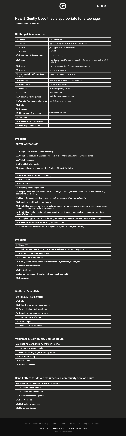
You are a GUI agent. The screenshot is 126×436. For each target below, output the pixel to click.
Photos (72, 424)
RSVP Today (7, 9)
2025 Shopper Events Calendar (43, 3)
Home (5, 3)
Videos (63, 424)
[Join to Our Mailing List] (105, 6)
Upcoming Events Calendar (90, 424)
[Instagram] (102, 6)
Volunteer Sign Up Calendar (44, 424)
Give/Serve (12, 3)
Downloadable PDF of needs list (27, 24)
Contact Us (16, 9)
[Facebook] (98, 6)
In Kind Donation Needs (25, 3)
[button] (115, 6)
